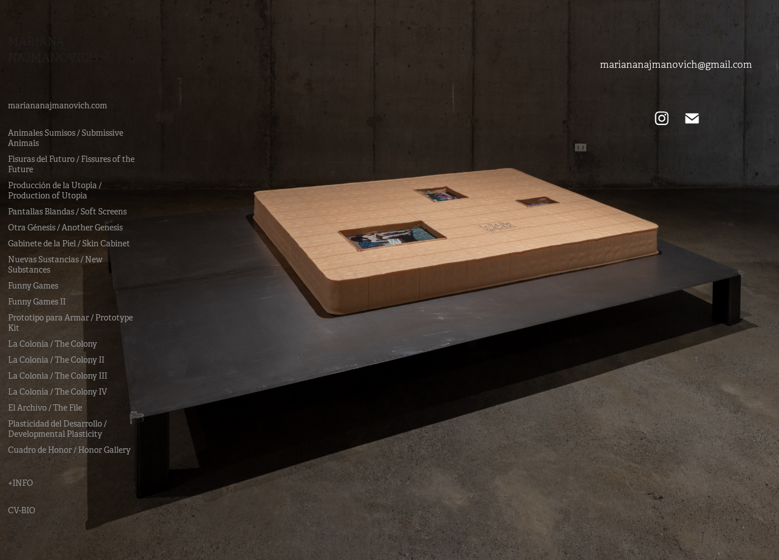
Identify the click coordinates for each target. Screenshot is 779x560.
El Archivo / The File (45, 408)
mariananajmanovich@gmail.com (676, 65)
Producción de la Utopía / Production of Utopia (55, 190)
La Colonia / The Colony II (56, 360)
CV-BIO (21, 510)
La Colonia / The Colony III (57, 376)
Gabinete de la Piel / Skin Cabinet (69, 243)
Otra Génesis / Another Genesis (65, 227)
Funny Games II (37, 302)
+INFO (20, 483)
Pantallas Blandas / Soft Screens (67, 211)
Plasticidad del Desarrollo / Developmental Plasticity (57, 429)
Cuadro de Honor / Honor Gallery (69, 450)
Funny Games (33, 286)
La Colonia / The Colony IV (57, 392)
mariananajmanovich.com (57, 105)
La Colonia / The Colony (52, 344)
